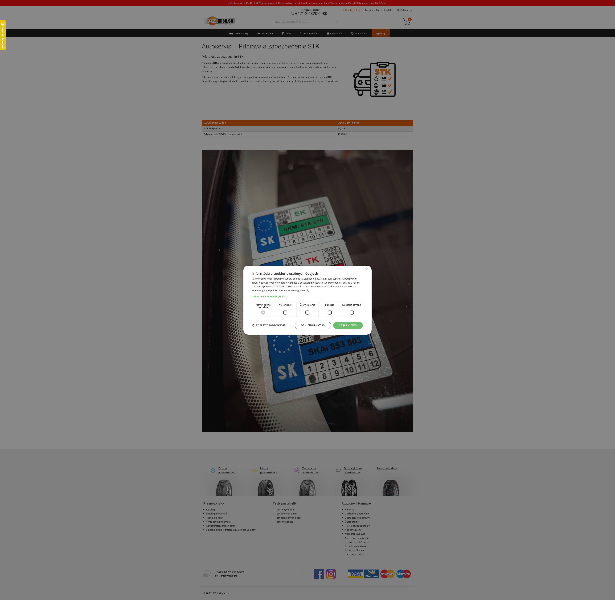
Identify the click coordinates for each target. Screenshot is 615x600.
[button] (307, 296)
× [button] (366, 269)
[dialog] (307, 299)
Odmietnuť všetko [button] (313, 325)
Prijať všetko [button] (348, 325)
